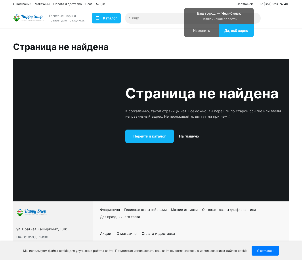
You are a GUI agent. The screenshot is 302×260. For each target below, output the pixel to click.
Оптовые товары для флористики (229, 210)
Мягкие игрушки (184, 210)
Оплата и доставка (158, 233)
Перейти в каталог (149, 136)
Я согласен (265, 250)
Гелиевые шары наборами (145, 210)
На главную (189, 136)
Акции (105, 233)
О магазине (126, 233)
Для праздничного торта (120, 217)
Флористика (110, 210)
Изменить (201, 30)
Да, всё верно (236, 30)
